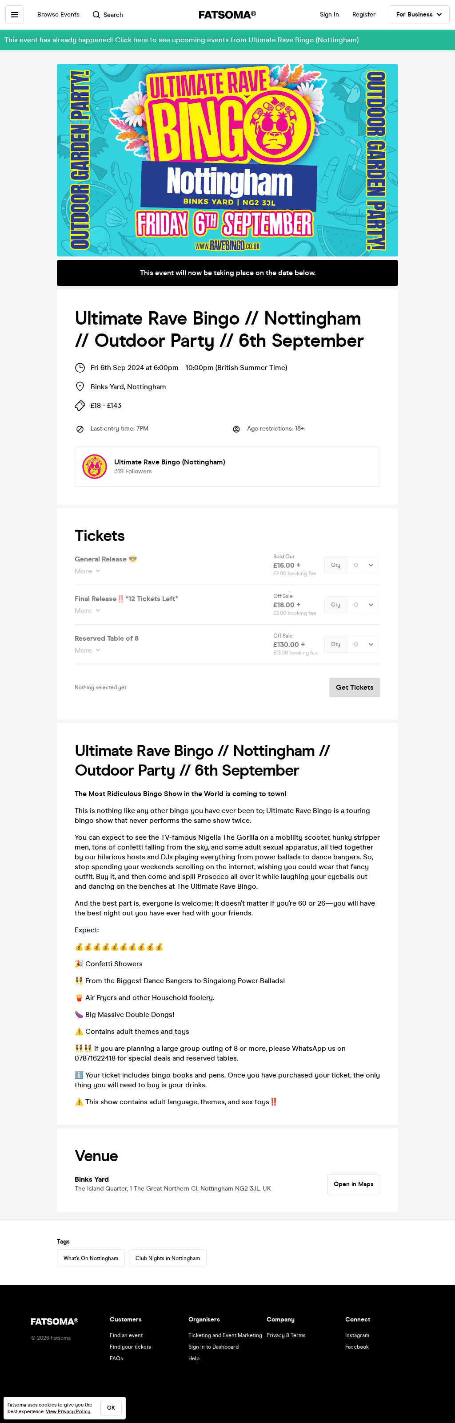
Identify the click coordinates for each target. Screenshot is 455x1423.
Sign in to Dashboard (213, 1347)
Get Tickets (355, 687)
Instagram (357, 1335)
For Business (414, 14)
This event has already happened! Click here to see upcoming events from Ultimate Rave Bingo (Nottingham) (181, 40)
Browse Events (58, 14)
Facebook (357, 1347)
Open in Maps (354, 1184)
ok (111, 1408)
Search (113, 15)
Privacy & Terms (286, 1335)
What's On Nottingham (91, 1258)
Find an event (126, 1335)
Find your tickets (130, 1347)
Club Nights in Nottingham (168, 1258)
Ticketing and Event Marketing (225, 1335)
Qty (335, 565)
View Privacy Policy (68, 1412)
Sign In (329, 14)
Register (363, 14)
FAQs (116, 1358)
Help (194, 1358)
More (83, 571)
